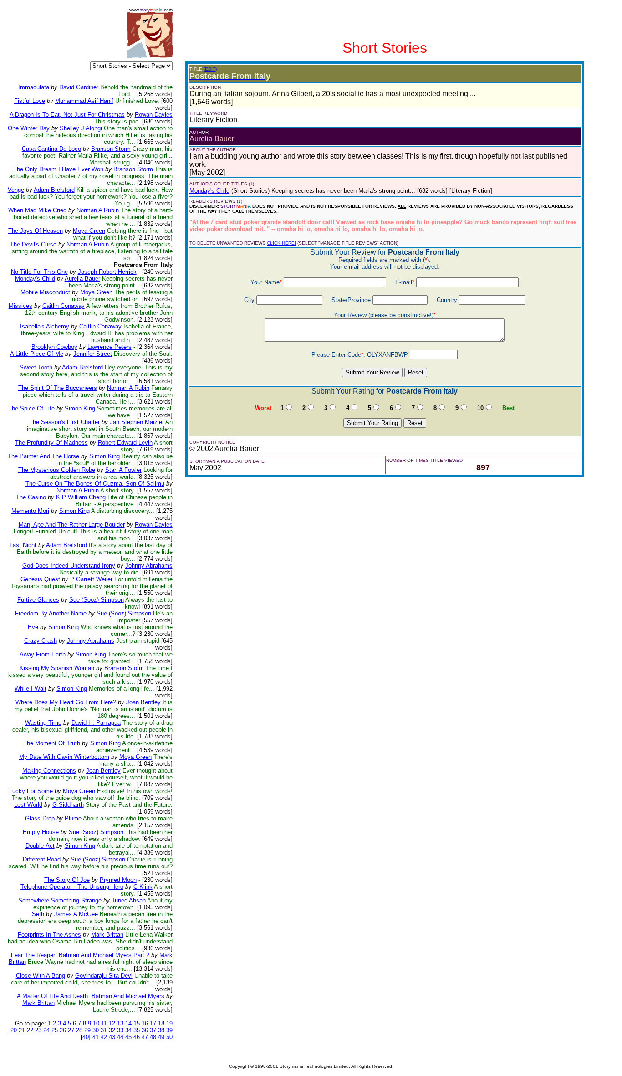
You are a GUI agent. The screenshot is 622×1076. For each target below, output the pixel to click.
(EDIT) (210, 69)
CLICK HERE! (281, 243)
